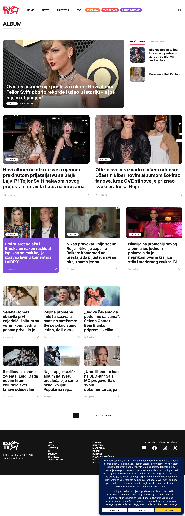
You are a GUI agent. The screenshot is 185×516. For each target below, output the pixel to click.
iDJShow (92, 10)
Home (30, 10)
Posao (96, 451)
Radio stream (131, 10)
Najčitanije (137, 41)
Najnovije (157, 41)
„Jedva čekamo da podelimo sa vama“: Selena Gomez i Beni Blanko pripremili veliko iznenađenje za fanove (102, 325)
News (45, 10)
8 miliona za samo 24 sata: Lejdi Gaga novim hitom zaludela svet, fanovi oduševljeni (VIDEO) (20, 382)
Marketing (98, 448)
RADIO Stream (55, 459)
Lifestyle (63, 10)
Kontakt (97, 454)
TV (79, 10)
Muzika (12, 104)
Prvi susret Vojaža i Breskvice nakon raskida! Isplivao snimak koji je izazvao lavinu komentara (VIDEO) (28, 253)
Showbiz (12, 160)
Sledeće (106, 415)
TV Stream (110, 10)
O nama (96, 442)
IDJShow (52, 454)
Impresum (97, 445)
